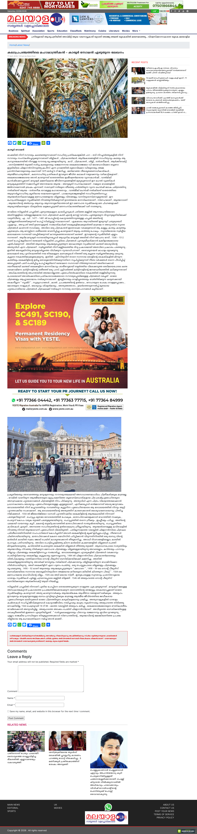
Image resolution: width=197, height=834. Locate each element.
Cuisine (102, 30)
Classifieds (76, 30)
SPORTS (11, 811)
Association (38, 30)
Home (13, 45)
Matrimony (90, 30)
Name (11, 698)
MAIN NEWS (13, 804)
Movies (126, 30)
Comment (12, 691)
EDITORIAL (12, 808)
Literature (114, 30)
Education (62, 30)
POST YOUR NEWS (164, 811)
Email (11, 705)
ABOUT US (168, 804)
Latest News (22, 45)
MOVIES (58, 808)
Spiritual (25, 30)
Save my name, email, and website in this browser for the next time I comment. (50, 711)
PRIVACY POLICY (165, 817)
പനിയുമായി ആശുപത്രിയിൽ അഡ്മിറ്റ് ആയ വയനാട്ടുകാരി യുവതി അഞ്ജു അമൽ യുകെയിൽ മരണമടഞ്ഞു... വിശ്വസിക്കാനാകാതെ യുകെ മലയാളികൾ (83, 37)
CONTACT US (167, 808)
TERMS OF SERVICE (164, 814)
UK (55, 804)
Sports (50, 30)
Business (13, 30)
